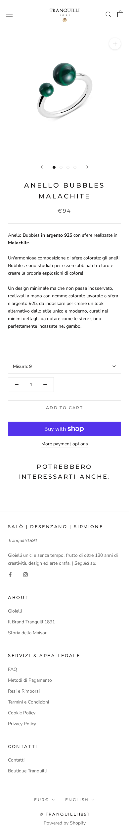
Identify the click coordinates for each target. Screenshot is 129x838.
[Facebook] (10, 574)
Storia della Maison (28, 633)
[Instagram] (25, 574)
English (77, 799)
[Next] (87, 166)
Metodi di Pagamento (30, 680)
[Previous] (42, 166)
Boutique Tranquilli (27, 771)
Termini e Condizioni (28, 702)
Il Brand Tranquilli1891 (31, 622)
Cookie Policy (21, 713)
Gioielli (15, 611)
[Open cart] (120, 14)
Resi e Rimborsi (24, 691)
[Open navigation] (9, 14)
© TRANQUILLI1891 (64, 814)
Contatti (16, 760)
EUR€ (41, 799)
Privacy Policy (22, 724)
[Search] (108, 14)
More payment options (64, 444)
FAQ (12, 669)
